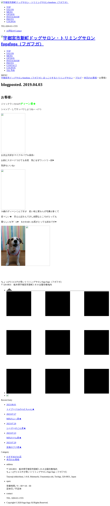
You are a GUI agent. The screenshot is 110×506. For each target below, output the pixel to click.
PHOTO (10, 19)
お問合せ (14, 31)
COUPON (11, 21)
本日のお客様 (12, 459)
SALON (10, 9)
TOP (8, 7)
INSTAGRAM (12, 17)
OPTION (10, 14)
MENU (9, 12)
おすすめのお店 (13, 457)
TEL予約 (10, 70)
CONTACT (11, 65)
